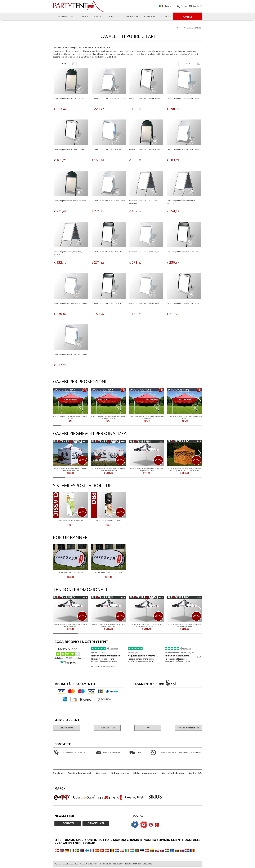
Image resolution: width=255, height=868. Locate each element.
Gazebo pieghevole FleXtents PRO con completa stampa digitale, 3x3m (108, 625)
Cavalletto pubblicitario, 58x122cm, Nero (70, 98)
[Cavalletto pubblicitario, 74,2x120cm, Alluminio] (146, 184)
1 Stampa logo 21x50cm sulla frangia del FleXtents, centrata (184, 417)
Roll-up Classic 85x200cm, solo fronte (70, 520)
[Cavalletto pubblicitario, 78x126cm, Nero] (184, 286)
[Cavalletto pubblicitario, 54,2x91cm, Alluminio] (71, 235)
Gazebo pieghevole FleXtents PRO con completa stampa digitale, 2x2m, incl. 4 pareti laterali (184, 469)
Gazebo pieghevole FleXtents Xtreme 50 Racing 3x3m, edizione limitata (70, 469)
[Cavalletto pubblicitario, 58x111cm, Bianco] (146, 286)
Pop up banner (70, 537)
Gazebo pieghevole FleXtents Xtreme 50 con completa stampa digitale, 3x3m (147, 625)
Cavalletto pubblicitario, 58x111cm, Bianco (145, 303)
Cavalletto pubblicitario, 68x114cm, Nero (145, 98)
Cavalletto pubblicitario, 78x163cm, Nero (145, 149)
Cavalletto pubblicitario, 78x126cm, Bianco (70, 354)
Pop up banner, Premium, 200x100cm (108, 572)
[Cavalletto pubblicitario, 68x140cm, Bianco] (109, 184)
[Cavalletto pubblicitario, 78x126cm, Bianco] (71, 337)
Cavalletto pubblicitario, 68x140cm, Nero (70, 200)
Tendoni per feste (64, 16)
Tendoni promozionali (80, 589)
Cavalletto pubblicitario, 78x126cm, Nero (183, 303)
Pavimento (149, 16)
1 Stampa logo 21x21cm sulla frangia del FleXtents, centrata (70, 417)
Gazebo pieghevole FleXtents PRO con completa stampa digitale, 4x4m (184, 625)
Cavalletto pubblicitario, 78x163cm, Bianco (183, 149)
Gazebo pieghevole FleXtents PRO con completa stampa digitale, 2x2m (146, 469)
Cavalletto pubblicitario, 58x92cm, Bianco (108, 149)
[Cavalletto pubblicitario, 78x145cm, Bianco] (146, 235)
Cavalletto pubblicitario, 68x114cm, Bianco (183, 98)
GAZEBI (97, 16)
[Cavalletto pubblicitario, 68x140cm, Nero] (71, 184)
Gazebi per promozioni (79, 381)
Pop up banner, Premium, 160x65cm (70, 572)
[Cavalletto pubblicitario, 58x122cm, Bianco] (109, 81)
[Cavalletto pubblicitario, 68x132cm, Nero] (184, 235)
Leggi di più (111, 57)
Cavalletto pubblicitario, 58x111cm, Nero (108, 303)
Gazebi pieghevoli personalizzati (91, 433)
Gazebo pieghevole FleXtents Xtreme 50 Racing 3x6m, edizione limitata (108, 469)
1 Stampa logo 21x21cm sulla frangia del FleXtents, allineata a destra (146, 417)
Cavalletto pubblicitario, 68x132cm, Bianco (70, 303)
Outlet (187, 16)
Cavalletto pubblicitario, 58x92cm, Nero (69, 149)
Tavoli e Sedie (113, 16)
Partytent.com (194, 27)
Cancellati (96, 823)
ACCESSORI (166, 16)
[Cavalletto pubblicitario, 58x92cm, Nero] (71, 132)
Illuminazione (132, 16)
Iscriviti (68, 823)
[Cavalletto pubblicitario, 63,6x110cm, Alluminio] (184, 184)
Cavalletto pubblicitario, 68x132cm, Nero (183, 252)
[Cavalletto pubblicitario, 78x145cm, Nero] (109, 235)
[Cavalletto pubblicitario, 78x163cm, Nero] (146, 132)
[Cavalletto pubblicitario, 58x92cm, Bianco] (109, 132)
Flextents (84, 16)
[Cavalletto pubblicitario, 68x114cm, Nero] (146, 81)
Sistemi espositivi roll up (82, 485)
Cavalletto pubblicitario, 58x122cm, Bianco (108, 98)
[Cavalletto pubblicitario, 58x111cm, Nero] (109, 286)
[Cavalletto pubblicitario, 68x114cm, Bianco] (184, 81)
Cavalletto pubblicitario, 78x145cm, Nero (108, 252)
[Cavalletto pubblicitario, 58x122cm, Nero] (71, 81)
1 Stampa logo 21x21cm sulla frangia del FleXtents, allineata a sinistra (108, 417)
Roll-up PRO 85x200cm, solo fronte (108, 520)
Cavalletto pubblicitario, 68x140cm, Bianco (108, 200)
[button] (199, 401)
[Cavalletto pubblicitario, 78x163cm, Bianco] (184, 132)
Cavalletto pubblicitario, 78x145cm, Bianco (145, 252)
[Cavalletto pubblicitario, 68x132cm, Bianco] (71, 286)
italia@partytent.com (133, 864)
